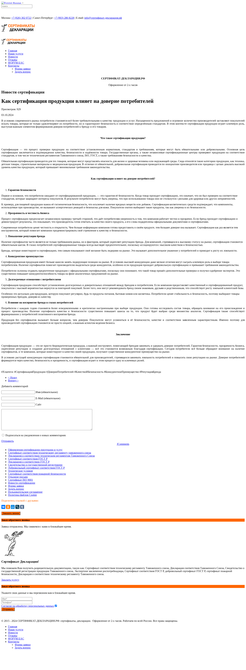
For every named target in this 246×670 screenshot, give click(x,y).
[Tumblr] (22, 507)
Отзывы (12, 59)
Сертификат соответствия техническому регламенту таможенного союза (49, 452)
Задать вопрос (23, 71)
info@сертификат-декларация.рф (103, 17)
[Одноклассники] (8, 507)
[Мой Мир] (13, 507)
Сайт (38, 404)
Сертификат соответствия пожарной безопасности (37, 473)
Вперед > (13, 380)
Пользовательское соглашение (25, 491)
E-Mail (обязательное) (48, 398)
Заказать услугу (10, 579)
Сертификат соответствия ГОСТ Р (28, 458)
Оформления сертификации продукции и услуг (35, 449)
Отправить (7, 441)
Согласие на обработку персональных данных (27, 606)
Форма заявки (23, 68)
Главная (12, 50)
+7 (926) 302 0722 (21, 17)
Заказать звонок (11, 513)
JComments (123, 444)
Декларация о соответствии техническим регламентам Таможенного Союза (51, 455)
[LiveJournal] (17, 507)
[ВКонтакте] (3, 507)
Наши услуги (15, 53)
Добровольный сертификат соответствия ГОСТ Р (36, 467)
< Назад (12, 377)
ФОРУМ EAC (16, 62)
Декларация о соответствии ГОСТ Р (29, 461)
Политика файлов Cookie (22, 494)
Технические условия (20, 470)
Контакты (13, 65)
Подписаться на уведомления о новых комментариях (35, 435)
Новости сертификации (21, 482)
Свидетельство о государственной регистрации (35, 464)
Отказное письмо (18, 476)
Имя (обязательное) (47, 392)
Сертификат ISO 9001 (20, 479)
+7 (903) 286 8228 (64, 17)
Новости (13, 56)
